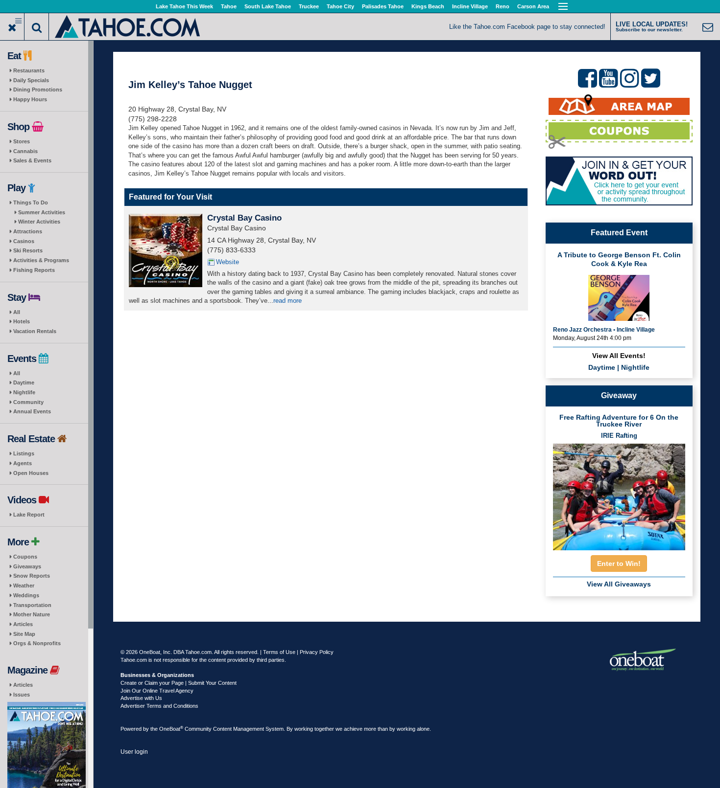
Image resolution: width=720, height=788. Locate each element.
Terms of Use (279, 652)
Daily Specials (31, 80)
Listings (23, 453)
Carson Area (533, 6)
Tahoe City (340, 6)
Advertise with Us (141, 698)
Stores (21, 141)
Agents (22, 463)
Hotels (21, 321)
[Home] (128, 26)
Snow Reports (31, 576)
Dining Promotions (37, 89)
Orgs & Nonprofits (37, 643)
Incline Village (470, 6)
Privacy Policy (317, 652)
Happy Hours (30, 99)
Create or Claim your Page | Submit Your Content (178, 683)
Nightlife (24, 392)
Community (28, 402)
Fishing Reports (34, 270)
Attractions (27, 231)
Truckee (309, 6)
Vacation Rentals (34, 331)
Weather (23, 585)
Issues (21, 695)
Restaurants (29, 70)
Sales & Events (32, 160)
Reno (502, 6)
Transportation (32, 605)
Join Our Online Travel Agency (156, 691)
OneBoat (171, 729)
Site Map (24, 634)
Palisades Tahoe (383, 6)
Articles (23, 624)
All (16, 312)
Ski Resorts (28, 250)
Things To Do (30, 202)
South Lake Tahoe (267, 6)
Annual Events (32, 411)
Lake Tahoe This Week (184, 6)
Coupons (25, 557)
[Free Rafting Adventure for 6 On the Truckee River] (619, 494)
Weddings (26, 595)
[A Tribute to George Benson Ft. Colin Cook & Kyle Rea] (618, 296)
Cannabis (25, 151)
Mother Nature (31, 614)
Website (227, 262)
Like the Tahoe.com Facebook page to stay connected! (527, 26)
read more (287, 300)
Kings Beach (427, 6)
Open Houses (30, 473)
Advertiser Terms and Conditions (159, 706)
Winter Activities (39, 222)
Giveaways (27, 566)
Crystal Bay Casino (244, 218)
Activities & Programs (41, 260)
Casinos (23, 241)
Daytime (23, 382)
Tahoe (229, 6)
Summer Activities (41, 212)
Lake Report (29, 515)
